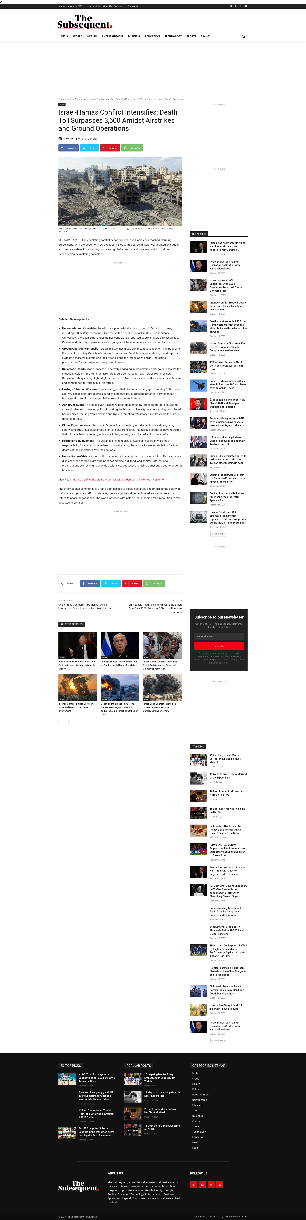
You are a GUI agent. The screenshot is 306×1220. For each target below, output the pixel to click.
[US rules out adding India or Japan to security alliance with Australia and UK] (198, 442)
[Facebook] (226, 6)
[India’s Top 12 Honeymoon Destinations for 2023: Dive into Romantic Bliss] (67, 1079)
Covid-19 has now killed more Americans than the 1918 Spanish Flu (227, 497)
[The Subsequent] (85, 22)
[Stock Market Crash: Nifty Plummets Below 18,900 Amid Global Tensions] (198, 931)
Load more (217, 533)
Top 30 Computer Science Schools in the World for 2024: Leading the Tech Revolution (96, 1132)
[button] (243, 36)
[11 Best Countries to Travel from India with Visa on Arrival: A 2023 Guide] (67, 1115)
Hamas (94, 249)
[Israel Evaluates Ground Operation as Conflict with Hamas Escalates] (120, 645)
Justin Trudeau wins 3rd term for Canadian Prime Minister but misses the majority (228, 478)
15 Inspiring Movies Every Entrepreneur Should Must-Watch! (226, 759)
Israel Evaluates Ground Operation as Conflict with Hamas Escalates (225, 265)
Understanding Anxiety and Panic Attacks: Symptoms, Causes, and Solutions (225, 912)
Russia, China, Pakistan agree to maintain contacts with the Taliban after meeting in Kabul (228, 459)
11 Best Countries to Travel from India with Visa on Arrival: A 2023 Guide (96, 1114)
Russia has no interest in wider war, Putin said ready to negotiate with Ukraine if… (76, 665)
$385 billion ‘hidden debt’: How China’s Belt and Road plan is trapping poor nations (227, 403)
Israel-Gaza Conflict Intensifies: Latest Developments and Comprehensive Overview (159, 707)
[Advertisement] (179, 22)
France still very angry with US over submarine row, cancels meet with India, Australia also (227, 422)
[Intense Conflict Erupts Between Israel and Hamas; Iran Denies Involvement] (77, 687)
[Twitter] (241, 6)
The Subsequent (73, 138)
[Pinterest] (236, 6)
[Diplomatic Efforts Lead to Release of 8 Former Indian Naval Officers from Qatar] (198, 831)
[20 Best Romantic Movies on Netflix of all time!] (198, 796)
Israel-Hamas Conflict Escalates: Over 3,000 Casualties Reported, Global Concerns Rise (160, 665)
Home (61, 99)
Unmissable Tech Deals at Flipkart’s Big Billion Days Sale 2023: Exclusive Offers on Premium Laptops (155, 608)
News (69, 99)
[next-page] (66, 722)
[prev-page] (60, 722)
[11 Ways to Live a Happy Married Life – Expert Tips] (198, 778)
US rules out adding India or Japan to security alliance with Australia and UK (227, 441)
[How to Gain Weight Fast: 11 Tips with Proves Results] (198, 1010)
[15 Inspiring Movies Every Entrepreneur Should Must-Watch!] (198, 760)
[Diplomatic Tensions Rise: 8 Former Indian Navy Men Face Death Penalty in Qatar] (198, 991)
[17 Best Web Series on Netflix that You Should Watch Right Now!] (198, 367)
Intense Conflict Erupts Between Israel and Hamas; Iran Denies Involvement (119, 479)
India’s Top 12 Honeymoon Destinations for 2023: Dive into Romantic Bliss (96, 1078)
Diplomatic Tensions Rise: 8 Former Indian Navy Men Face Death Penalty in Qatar (227, 990)
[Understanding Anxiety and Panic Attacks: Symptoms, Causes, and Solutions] (198, 913)
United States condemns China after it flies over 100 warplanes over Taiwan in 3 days (228, 384)
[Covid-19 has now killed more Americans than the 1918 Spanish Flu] (198, 498)
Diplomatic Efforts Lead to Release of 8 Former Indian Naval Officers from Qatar (225, 829)
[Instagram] (231, 6)
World (77, 99)
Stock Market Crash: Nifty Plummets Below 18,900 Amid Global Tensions (227, 930)
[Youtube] (245, 6)
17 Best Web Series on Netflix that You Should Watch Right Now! (227, 366)
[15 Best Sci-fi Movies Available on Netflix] (198, 813)
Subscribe (219, 646)
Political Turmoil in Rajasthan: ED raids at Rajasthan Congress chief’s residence (228, 971)
